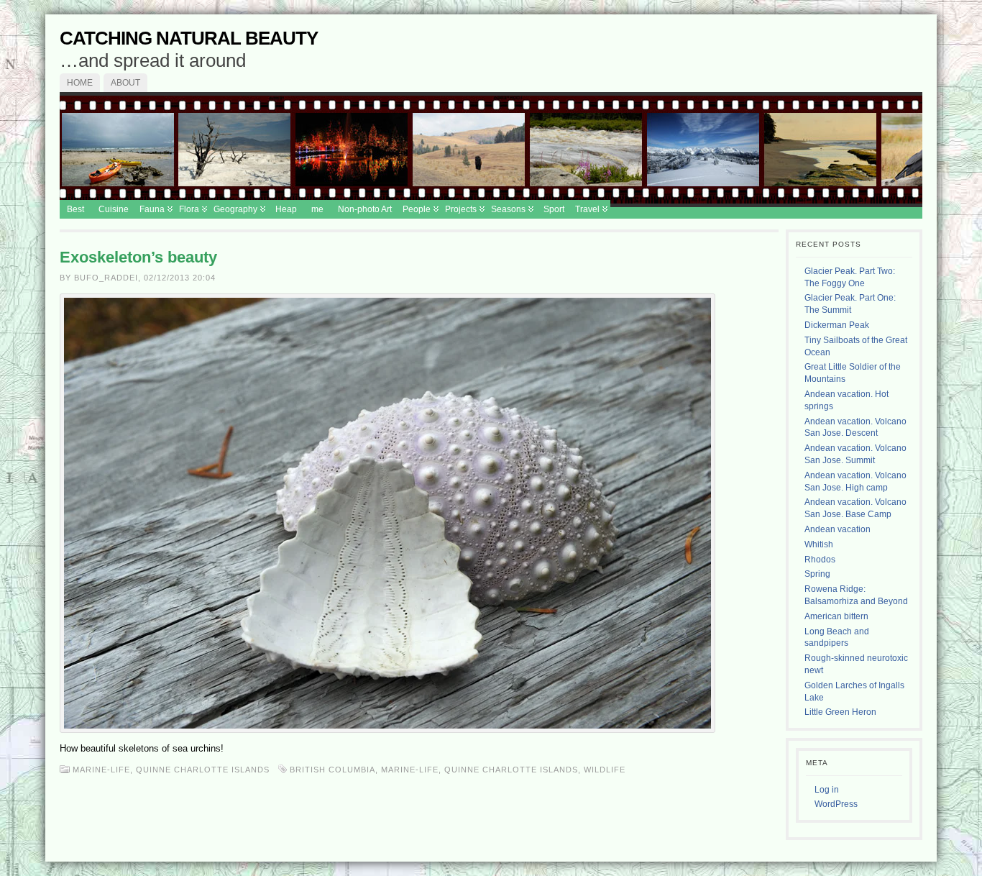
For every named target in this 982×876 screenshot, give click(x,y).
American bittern (836, 616)
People (417, 209)
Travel (587, 209)
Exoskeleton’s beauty (138, 257)
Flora (189, 209)
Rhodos (819, 560)
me (317, 209)
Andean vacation (837, 529)
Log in (826, 790)
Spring (817, 574)
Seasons (508, 209)
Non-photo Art (365, 209)
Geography (235, 209)
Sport (553, 209)
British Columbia (332, 769)
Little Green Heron (840, 712)
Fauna (152, 209)
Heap (286, 209)
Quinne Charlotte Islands (203, 769)
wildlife (604, 769)
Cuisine (113, 209)
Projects (461, 209)
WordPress (836, 804)
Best (75, 209)
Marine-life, (104, 769)
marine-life (410, 769)
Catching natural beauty (189, 38)
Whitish (818, 544)
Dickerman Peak (836, 325)
